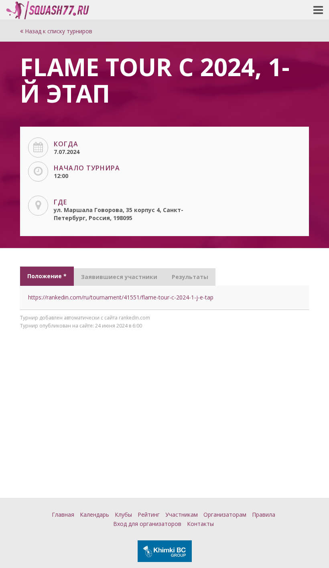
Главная (63, 514)
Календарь (94, 514)
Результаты (190, 277)
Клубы (123, 514)
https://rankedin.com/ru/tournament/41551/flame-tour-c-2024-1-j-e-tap (120, 297)
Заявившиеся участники (119, 277)
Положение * (47, 276)
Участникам (181, 514)
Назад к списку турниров (57, 31)
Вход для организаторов (147, 524)
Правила (263, 514)
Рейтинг (149, 514)
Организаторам (224, 514)
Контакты (200, 524)
